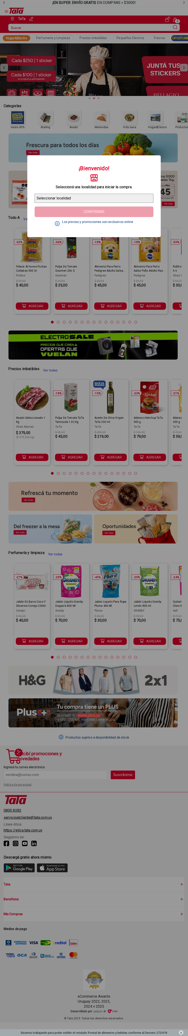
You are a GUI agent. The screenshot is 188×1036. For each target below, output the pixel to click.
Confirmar (94, 211)
